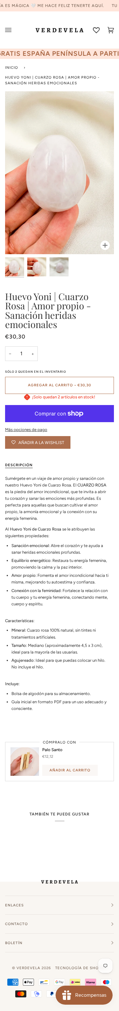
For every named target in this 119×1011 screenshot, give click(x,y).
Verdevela (28, 968)
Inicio (11, 67)
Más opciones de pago (26, 429)
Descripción (19, 465)
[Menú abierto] (12, 29)
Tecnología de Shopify (81, 968)
